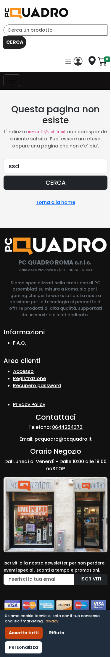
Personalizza (23, 647)
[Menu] (68, 61)
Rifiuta (56, 633)
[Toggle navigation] (12, 80)
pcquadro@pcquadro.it (63, 439)
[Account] (79, 61)
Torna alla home (55, 202)
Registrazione (29, 378)
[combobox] (55, 30)
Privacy (51, 621)
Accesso (23, 371)
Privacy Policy (29, 404)
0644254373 (67, 427)
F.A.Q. (19, 343)
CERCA (14, 42)
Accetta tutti (23, 633)
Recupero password (37, 385)
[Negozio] (92, 61)
